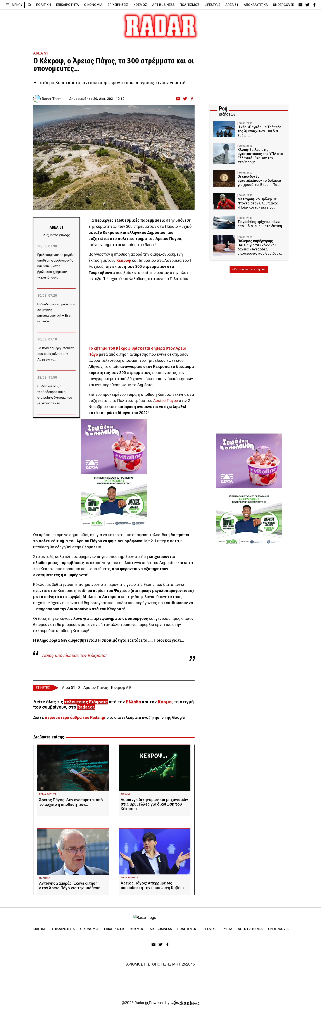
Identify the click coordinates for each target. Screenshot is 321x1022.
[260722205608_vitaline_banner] (114, 446)
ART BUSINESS (163, 5)
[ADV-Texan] (114, 501)
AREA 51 (231, 5)
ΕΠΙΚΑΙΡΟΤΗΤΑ (67, 5)
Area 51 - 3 (71, 687)
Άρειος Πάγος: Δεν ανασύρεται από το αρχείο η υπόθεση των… (71, 802)
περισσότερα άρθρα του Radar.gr (75, 717)
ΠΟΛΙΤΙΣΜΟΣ (189, 5)
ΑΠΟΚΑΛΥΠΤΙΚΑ (256, 5)
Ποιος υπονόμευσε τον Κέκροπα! (74, 655)
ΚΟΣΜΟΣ (140, 5)
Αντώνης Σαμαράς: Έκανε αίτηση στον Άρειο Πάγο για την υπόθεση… (71, 885)
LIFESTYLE (212, 5)
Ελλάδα (133, 701)
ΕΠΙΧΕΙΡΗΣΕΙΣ (118, 5)
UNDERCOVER (283, 5)
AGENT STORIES (250, 929)
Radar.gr (85, 707)
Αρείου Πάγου (165, 400)
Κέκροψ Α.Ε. (121, 687)
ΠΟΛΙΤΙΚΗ (43, 5)
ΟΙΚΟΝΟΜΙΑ (93, 5)
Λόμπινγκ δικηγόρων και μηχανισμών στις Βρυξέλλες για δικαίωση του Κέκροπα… (154, 804)
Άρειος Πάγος (95, 687)
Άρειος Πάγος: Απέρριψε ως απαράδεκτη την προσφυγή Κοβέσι (152, 885)
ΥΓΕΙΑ (228, 929)
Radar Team (52, 99)
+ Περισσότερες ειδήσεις (249, 269)
